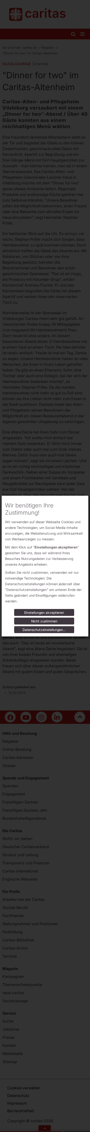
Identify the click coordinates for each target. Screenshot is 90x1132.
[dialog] (45, 566)
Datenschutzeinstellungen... (44, 630)
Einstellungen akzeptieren (44, 612)
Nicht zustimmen (44, 621)
